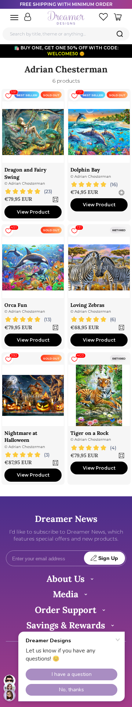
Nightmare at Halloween (20, 436)
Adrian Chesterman (26, 183)
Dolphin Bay (85, 169)
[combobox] (66, 33)
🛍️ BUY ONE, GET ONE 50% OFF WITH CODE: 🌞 (66, 50)
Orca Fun (15, 305)
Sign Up (108, 558)
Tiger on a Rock (89, 433)
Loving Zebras (87, 305)
